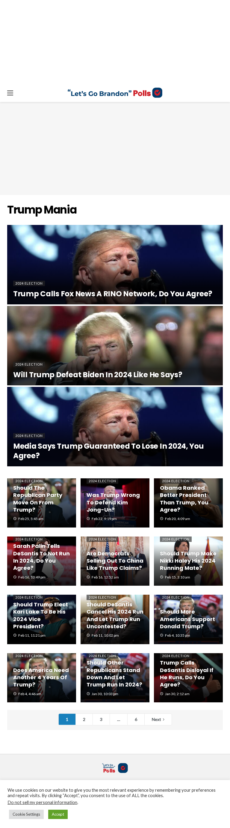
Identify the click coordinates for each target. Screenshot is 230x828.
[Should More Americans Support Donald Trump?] (188, 619)
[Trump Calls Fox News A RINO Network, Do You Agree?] (115, 264)
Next (156, 719)
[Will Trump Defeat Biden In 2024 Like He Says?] (115, 345)
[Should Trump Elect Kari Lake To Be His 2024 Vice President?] (41, 619)
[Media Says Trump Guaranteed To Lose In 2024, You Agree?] (115, 426)
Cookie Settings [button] (26, 814)
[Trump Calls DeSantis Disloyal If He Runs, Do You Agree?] (188, 677)
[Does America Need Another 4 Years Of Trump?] (41, 677)
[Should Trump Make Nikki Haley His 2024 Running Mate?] (188, 561)
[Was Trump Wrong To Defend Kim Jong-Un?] (115, 503)
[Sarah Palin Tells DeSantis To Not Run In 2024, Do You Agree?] (41, 561)
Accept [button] (58, 814)
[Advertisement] (115, 148)
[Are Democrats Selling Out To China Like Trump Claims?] (115, 561)
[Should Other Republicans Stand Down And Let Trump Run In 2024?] (115, 677)
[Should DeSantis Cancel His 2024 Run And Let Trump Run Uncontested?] (115, 619)
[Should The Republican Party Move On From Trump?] (41, 503)
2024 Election (29, 481)
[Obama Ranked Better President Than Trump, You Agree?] (188, 503)
